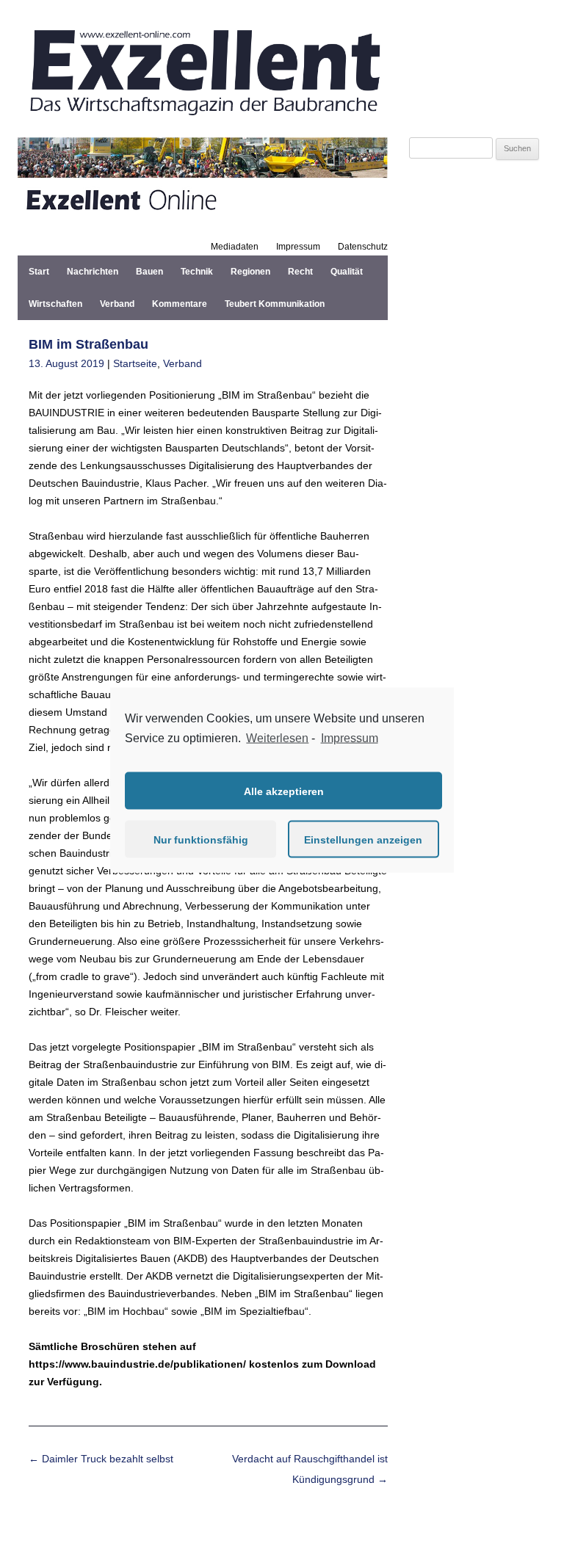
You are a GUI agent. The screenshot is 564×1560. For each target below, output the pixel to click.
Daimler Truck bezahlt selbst (101, 1459)
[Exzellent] (203, 120)
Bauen (149, 271)
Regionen (250, 271)
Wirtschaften (55, 304)
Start (39, 271)
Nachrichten (92, 271)
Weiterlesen (277, 737)
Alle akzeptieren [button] (284, 791)
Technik (197, 271)
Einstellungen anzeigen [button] (363, 839)
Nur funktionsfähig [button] (200, 839)
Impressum (298, 247)
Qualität (346, 271)
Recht (300, 271)
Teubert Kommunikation (275, 304)
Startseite (135, 363)
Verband (117, 304)
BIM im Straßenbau (88, 344)
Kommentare (179, 304)
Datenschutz (363, 247)
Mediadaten (234, 247)
